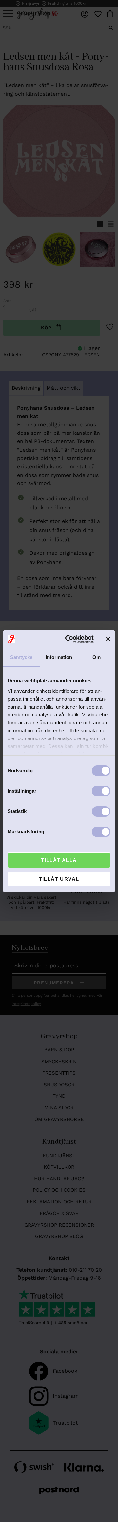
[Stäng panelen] (108, 639)
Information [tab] (59, 657)
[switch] (101, 791)
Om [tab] (96, 657)
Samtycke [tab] (21, 657)
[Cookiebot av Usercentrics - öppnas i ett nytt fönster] (69, 639)
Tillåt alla (59, 860)
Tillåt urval (59, 879)
